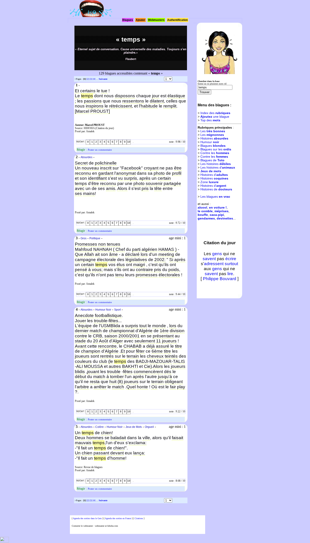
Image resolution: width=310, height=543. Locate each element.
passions (93, 101)
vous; (97, 269)
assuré (162, 346)
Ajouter (140, 20)
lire (230, 273)
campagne (85, 259)
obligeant (174, 381)
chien (106, 432)
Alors (122, 188)
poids (173, 269)
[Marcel (82, 111)
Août (103, 341)
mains (89, 193)
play (181, 386)
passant (101, 453)
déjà (150, 346)
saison (110, 336)
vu (120, 178)
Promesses (86, 244)
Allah (89, 254)
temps (81, 183)
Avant (80, 346)
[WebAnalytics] (4, 542)
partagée (172, 183)
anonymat (126, 173)
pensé (81, 269)
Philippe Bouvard (219, 278)
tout (143, 325)
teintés (171, 356)
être (178, 168)
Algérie (146, 330)
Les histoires (215, 164)
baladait (118, 437)
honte (142, 386)
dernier (82, 330)
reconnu (83, 173)
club (103, 361)
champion (90, 351)
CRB (97, 336)
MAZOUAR (161, 361)
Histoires (214, 138)
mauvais (83, 442)
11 (158, 341)
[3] (91, 79)
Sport (117, 309)
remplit (169, 106)
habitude (149, 106)
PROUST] (100, 111)
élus (121, 264)
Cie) (148, 366)
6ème (157, 351)
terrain (133, 356)
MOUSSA (93, 366)
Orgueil (149, 426)
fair (173, 386)
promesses (146, 274)
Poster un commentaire (100, 149)
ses (78, 193)
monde (159, 325)
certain (164, 178)
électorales (169, 274)
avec (79, 188)
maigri (139, 264)
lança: (139, 453)
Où (154, 386)
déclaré (132, 254)
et (77, 178)
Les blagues (215, 196)
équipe (85, 325)
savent (209, 258)
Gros (83, 238)
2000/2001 (129, 336)
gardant (105, 173)
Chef (120, 249)
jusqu (163, 376)
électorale (106, 259)
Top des (210, 120)
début (80, 376)
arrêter (100, 386)
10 (128, 142)
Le (77, 95)
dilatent (157, 101)
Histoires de (216, 189)
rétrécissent (120, 106)
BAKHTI (130, 366)
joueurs (169, 341)
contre (81, 336)
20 (95, 341)
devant (117, 453)
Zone (209, 182)
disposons (125, 95)
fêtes (113, 320)
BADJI (142, 361)
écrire (230, 258)
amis (110, 188)
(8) (120, 381)
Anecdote (84, 315)
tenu (119, 274)
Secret (81, 163)
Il (79, 448)
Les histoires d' (217, 167)
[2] (87, 79)
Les (212, 131)
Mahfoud (83, 249)
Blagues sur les (215, 149)
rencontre (107, 346)
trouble (100, 320)
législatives (136, 259)
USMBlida (110, 325)
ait (97, 254)
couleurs (83, 361)
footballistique (108, 315)
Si (171, 259)
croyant (151, 168)
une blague (214, 116)
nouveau (90, 168)
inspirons (94, 106)
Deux (80, 437)
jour (155, 95)
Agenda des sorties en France (118, 518)
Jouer (80, 320)
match (96, 330)
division (177, 330)
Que (79, 254)
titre (178, 346)
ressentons (133, 101)
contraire (144, 269)
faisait (177, 437)
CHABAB (132, 346)
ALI (79, 366)
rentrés (107, 356)
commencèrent (148, 371)
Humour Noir (103, 309)
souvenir (154, 183)
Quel (131, 386)
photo (159, 173)
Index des (215, 113)
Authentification (177, 20)
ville (146, 437)
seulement (145, 341)
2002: (159, 259)
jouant (93, 371)
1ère (164, 330)
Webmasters (156, 20)
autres (115, 366)
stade (80, 341)
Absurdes (86, 157)
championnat (121, 330)
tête (158, 188)
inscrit (105, 168)
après (144, 178)
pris (145, 188)
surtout (231, 263)
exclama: (137, 442)
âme (113, 254)
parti (136, 249)
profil (176, 173)
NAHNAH (102, 249)
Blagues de (212, 160)
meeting (166, 254)
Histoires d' (214, 175)
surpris (130, 178)
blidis (80, 371)
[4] (94, 79)
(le (110, 361)
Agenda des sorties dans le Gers (87, 518)
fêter (140, 351)
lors (144, 254)
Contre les (214, 153)
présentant (163, 336)
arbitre (83, 386)
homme (118, 458)
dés (167, 371)
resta (95, 381)
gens (217, 253)
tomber (117, 376)
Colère (99, 426)
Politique (94, 238)
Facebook (131, 168)
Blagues (127, 20)
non (102, 244)
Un (78, 168)
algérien (149, 249)
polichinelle (106, 163)
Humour (209, 142)
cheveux (155, 356)
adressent (214, 263)
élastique (176, 95)
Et (77, 90)
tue (104, 90)
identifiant (97, 178)
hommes (94, 437)
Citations (139, 518)
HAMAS (166, 249)
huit (112, 381)
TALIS (179, 361)
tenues (113, 244)
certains (88, 90)
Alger (118, 341)
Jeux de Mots (133, 426)
